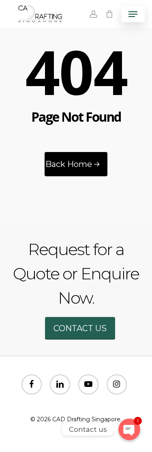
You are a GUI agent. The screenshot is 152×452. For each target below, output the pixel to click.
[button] (133, 14)
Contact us (80, 328)
